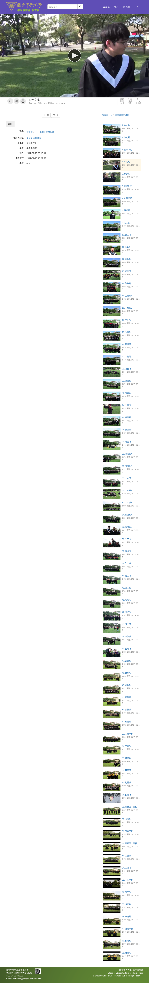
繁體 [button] (128, 7)
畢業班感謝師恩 (47, 132)
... (36, 132)
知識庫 (29, 132)
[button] (138, 7)
